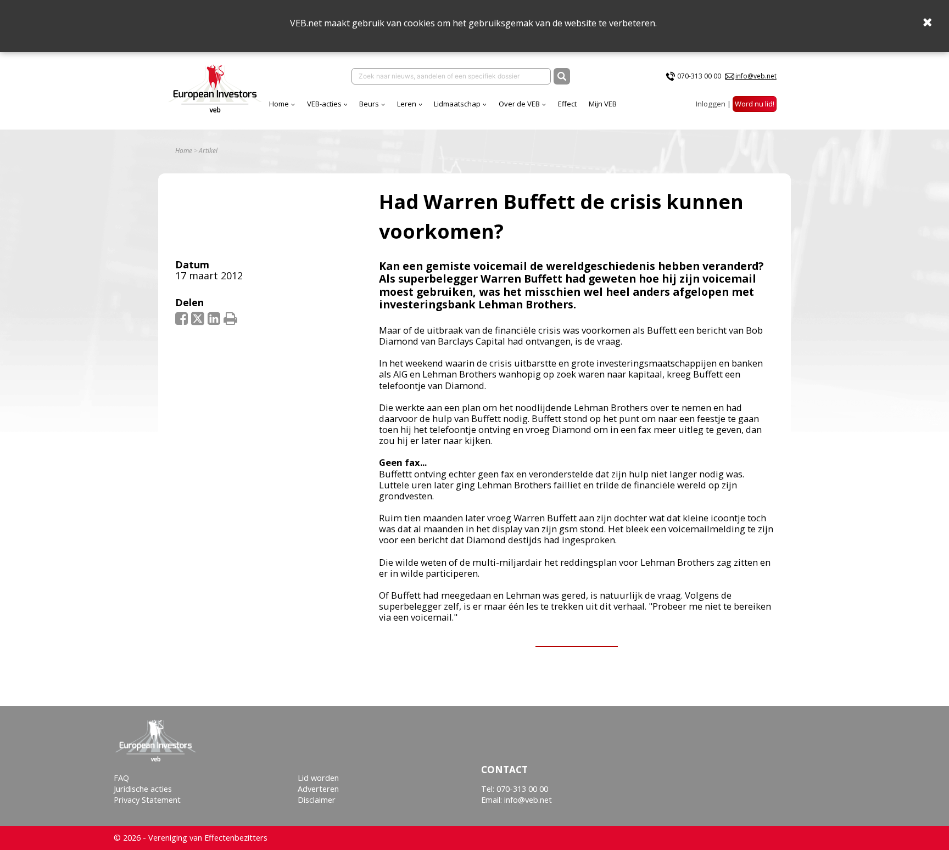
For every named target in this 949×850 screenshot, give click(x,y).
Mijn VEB (603, 104)
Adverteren (318, 789)
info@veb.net (756, 76)
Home (279, 104)
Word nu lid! (754, 104)
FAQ (121, 778)
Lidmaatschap (457, 104)
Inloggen (710, 104)
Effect (567, 104)
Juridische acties (143, 789)
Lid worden (318, 778)
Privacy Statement (147, 800)
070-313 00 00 (699, 76)
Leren (406, 104)
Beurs (369, 104)
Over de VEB (519, 104)
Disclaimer (317, 800)
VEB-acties (324, 104)
